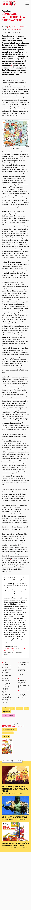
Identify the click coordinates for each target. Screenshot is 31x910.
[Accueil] (9, 3)
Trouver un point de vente (9, 729)
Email (26, 708)
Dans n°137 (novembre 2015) (12, 761)
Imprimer (7, 711)
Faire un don (6, 736)
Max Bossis (8, 28)
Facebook (5, 708)
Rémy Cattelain (16, 29)
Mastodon (19, 708)
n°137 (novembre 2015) (13, 726)
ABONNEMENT (10, 649)
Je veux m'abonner (7, 732)
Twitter (12, 708)
